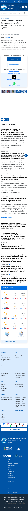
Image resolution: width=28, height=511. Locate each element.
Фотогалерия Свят (19, 399)
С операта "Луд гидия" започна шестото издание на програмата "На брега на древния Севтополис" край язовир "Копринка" (13, 225)
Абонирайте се (14, 59)
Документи (11, 471)
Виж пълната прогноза (8, 341)
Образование (4, 388)
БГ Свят (3, 394)
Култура (3, 384)
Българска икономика (20, 375)
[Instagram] (8, 424)
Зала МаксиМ (11, 485)
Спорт (16, 381)
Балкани (3, 370)
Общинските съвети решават (6, 360)
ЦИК (2, 366)
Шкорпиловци (11, 477)
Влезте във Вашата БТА (14, 64)
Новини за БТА (11, 465)
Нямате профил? (23, 8)
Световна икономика (20, 373)
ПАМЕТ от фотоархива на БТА (20, 406)
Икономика (18, 370)
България (3, 352)
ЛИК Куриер (3, 390)
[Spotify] (11, 426)
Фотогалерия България (20, 397)
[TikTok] (5, 426)
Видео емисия (4, 414)
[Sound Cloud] (17, 426)
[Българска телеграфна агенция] (4, 440)
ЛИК (7, 18)
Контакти (10, 491)
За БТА (9, 461)
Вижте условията (14, 71)
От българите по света (6, 397)
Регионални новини (5, 357)
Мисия (9, 467)
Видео (2, 410)
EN (18, 1)
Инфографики (19, 410)
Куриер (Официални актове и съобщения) (6, 363)
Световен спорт (19, 384)
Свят (16, 352)
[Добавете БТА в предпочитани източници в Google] (23, 426)
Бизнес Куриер (18, 377)
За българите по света (6, 399)
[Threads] (12, 424)
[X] (20, 424)
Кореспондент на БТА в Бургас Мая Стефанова (11, 32)
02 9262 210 (15, 429)
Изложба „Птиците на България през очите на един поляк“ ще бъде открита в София (13, 200)
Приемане (7, 507)
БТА (9, 459)
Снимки (17, 394)
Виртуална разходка (13, 463)
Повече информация (18, 507)
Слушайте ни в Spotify (14, 85)
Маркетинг (10, 483)
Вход (24, 7)
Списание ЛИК (11, 487)
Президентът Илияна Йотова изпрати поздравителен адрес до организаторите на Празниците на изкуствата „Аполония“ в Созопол (13, 269)
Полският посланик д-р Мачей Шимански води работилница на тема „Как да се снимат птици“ (14, 177)
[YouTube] (16, 424)
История (10, 469)
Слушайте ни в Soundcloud (14, 79)
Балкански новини (5, 373)
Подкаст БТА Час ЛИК (6, 419)
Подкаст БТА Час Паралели (5, 416)
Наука (2, 386)
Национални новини (5, 355)
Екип (9, 489)
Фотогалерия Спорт (20, 403)
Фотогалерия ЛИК (19, 401)
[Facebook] (4, 424)
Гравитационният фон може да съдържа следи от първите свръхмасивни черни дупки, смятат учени (13, 247)
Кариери (10, 473)
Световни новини (19, 355)
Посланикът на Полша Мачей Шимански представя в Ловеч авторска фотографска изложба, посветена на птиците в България (12, 131)
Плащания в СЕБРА (12, 492)
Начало (2, 18)
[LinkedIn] (24, 424)
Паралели (17, 357)
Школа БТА (10, 475)
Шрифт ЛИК (11, 481)
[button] (15, 1)
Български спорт (19, 386)
